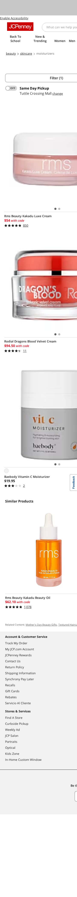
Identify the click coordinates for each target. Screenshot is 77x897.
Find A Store (13, 718)
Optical (10, 748)
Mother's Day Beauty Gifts (41, 624)
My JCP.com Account (19, 649)
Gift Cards (12, 691)
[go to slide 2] (59, 209)
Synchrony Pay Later (19, 679)
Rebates (11, 697)
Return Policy (14, 667)
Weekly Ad (12, 730)
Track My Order (16, 643)
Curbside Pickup (16, 724)
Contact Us (13, 661)
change (57, 93)
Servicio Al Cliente (18, 703)
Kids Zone (12, 754)
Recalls (10, 685)
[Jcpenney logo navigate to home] (20, 26)
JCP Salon (11, 736)
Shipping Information (20, 673)
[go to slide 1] (55, 209)
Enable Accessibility (14, 18)
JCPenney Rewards (18, 655)
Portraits (11, 742)
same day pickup (34, 88)
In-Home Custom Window (23, 760)
